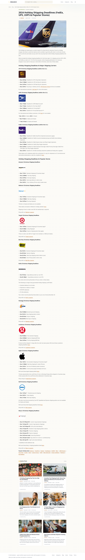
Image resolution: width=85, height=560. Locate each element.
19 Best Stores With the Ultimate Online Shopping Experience (29, 535)
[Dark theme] (75, 2)
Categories (67, 2)
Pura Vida (21, 452)
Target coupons (29, 236)
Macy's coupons (29, 448)
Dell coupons (29, 407)
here (41, 113)
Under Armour (35, 452)
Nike (57, 451)
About (66, 555)
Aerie (30, 452)
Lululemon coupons (30, 347)
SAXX (41, 452)
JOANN (53, 451)
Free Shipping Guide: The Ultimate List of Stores (30, 507)
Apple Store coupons (31, 378)
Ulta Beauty (48, 451)
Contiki (26, 452)
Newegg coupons (30, 321)
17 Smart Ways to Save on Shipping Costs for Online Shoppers (54, 507)
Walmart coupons (30, 212)
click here (34, 89)
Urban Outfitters (55, 452)
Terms (75, 555)
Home (10, 7)
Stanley (42, 451)
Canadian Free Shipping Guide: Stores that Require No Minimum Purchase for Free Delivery (54, 479)
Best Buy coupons (30, 260)
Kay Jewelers (21, 454)
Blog (72, 2)
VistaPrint (37, 451)
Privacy (70, 555)
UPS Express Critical (45, 86)
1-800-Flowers (62, 451)
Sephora (32, 451)
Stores (62, 2)
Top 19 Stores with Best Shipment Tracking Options (54, 535)
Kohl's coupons (29, 297)
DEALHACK (13, 2)
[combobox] (39, 2)
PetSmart (62, 452)
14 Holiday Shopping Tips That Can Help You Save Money (29, 478)
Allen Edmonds (46, 452)
